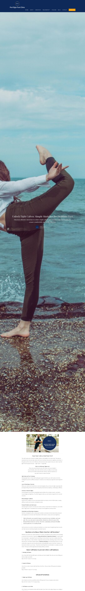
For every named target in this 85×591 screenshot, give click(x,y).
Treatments (46, 9)
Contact (64, 9)
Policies (54, 9)
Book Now (72, 9)
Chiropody (38, 9)
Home (26, 9)
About (31, 9)
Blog (59, 9)
